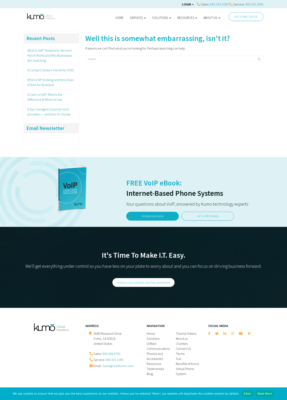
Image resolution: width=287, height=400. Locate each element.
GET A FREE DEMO (208, 216)
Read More (264, 393)
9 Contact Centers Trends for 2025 (50, 70)
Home (120, 18)
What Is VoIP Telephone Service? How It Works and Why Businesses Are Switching (49, 55)
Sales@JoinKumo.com (118, 366)
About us (210, 18)
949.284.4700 (111, 354)
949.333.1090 (254, 4)
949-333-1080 (219, 4)
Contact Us (183, 348)
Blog (150, 374)
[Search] (259, 59)
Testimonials (155, 369)
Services (137, 18)
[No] (282, 394)
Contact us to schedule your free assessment (143, 282)
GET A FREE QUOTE (246, 16)
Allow (247, 393)
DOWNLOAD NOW (152, 216)
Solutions (160, 18)
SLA (178, 359)
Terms (180, 354)
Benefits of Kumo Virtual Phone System (187, 369)
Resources (186, 18)
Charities (182, 343)
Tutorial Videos (186, 333)
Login (187, 4)
